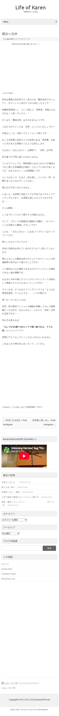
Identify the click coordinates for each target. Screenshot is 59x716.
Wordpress (43, 709)
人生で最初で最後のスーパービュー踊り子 (20, 497)
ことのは (15, 407)
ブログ (39, 407)
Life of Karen (30, 7)
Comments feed (9, 574)
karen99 (10, 39)
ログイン (5, 564)
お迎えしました (9, 482)
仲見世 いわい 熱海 (11, 492)
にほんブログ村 (8, 688)
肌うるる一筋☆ (8, 487)
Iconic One (14, 709)
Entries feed (7, 569)
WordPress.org (8, 579)
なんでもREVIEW (27, 407)
